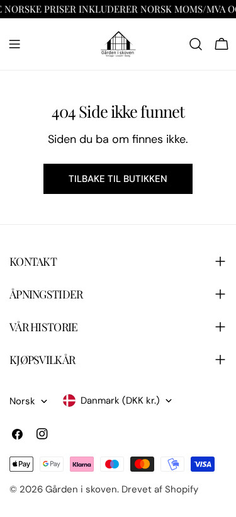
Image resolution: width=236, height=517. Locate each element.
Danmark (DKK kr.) (120, 400)
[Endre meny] (14, 44)
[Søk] (195, 44)
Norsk (22, 401)
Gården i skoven (81, 489)
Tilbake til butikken (118, 179)
